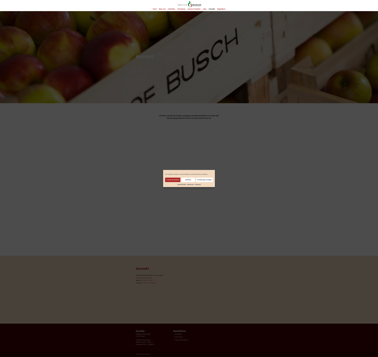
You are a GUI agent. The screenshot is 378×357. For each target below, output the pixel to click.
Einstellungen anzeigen (204, 180)
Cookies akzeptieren (172, 180)
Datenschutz (190, 184)
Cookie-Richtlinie (181, 184)
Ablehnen (188, 180)
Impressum (198, 184)
